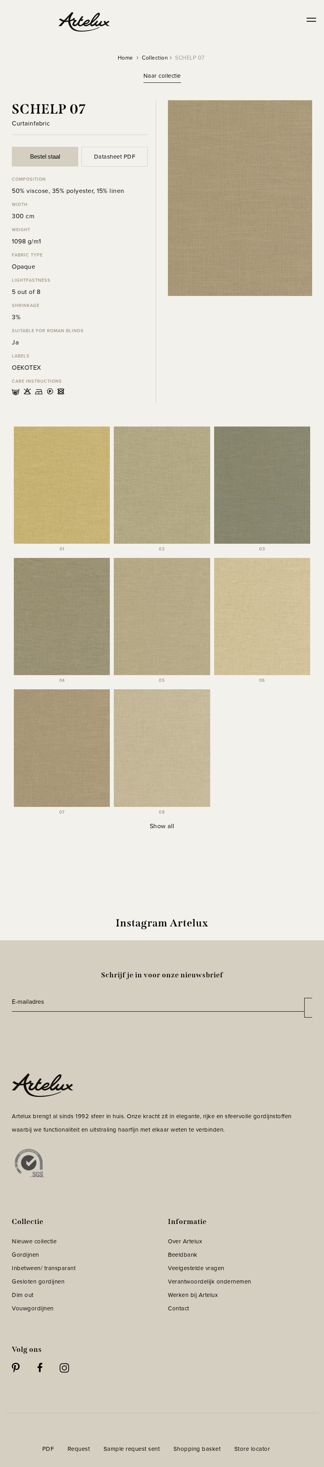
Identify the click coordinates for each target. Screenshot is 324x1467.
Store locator (252, 1449)
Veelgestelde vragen (196, 1268)
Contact (178, 1308)
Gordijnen (25, 1254)
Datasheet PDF (115, 156)
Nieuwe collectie (34, 1241)
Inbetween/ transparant (43, 1268)
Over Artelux (185, 1241)
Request (79, 1449)
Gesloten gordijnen (38, 1281)
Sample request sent (132, 1449)
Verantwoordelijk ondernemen (209, 1281)
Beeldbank (183, 1254)
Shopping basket (197, 1449)
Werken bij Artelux (193, 1295)
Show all (162, 826)
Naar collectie (162, 75)
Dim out (23, 1295)
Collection (155, 58)
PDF (48, 1449)
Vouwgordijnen (33, 1308)
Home (125, 58)
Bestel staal (45, 156)
